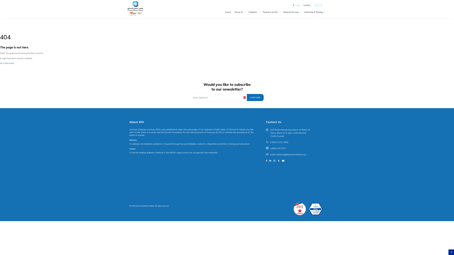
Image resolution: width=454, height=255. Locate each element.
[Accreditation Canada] (300, 209)
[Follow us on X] (279, 161)
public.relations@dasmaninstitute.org (288, 154)
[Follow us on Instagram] (274, 161)
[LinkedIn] (270, 161)
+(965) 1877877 (278, 148)
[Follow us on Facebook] (266, 161)
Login (297, 5)
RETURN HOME (7, 63)
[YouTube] (283, 161)
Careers (307, 5)
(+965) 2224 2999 (279, 142)
